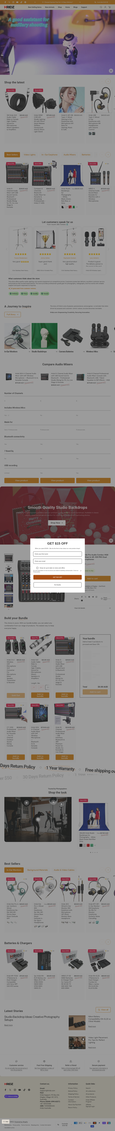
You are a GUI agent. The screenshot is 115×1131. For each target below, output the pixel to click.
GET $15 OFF (57, 577)
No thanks (57, 585)
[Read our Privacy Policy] (81, 571)
